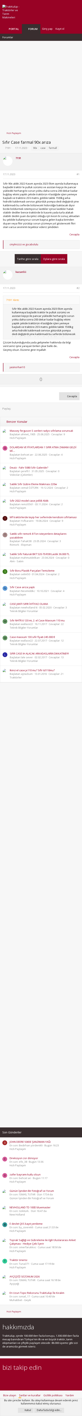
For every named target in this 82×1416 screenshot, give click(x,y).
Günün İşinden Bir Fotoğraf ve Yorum (32, 1191)
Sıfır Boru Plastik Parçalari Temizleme (32, 570)
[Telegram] (32, 1378)
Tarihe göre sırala (27, 259)
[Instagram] (11, 1378)
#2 (78, 288)
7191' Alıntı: (12, 300)
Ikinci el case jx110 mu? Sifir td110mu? (32, 670)
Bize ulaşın (9, 1395)
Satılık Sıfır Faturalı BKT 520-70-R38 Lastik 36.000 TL (39, 554)
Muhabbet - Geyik (20, 1300)
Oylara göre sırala (54, 259)
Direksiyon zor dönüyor (24, 1158)
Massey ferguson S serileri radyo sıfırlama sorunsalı (41, 430)
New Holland (17, 1214)
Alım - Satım (16, 561)
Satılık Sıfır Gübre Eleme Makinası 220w (33, 484)
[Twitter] (39, 1378)
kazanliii (21, 272)
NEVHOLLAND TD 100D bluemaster (30, 1207)
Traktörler (16, 677)
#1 (78, 174)
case (43, 148)
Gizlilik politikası (52, 1395)
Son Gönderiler (11, 1132)
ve (24, 244)
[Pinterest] (25, 1378)
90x (35, 148)
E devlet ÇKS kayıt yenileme (26, 1223)
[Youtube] (46, 1378)
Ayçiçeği (14, 1283)
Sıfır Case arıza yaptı (22, 587)
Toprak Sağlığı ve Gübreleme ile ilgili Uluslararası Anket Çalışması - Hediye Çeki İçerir (43, 1241)
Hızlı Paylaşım (18, 438)
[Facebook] (4, 1378)
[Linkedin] (18, 1378)
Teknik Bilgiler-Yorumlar (24, 611)
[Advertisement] (41, 84)
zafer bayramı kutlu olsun (25, 1174)
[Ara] (76, 29)
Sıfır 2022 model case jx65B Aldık (29, 500)
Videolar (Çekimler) (21, 475)
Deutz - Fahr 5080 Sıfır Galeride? (29, 467)
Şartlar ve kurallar (30, 1395)
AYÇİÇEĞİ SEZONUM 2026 (25, 1276)
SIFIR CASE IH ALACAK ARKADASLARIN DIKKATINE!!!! (39, 653)
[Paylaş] (73, 174)
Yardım (69, 1395)
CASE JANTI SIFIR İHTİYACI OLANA (29, 604)
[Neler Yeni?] (70, 29)
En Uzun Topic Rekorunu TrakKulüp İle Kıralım (37, 1293)
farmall (53, 148)
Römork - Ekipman (20, 544)
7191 (8, 148)
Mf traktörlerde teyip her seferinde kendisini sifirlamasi (43, 517)
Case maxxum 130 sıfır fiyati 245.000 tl (32, 637)
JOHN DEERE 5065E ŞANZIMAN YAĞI (30, 1142)
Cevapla (74, 234)
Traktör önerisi (18, 1260)
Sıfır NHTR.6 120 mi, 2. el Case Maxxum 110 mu (37, 620)
